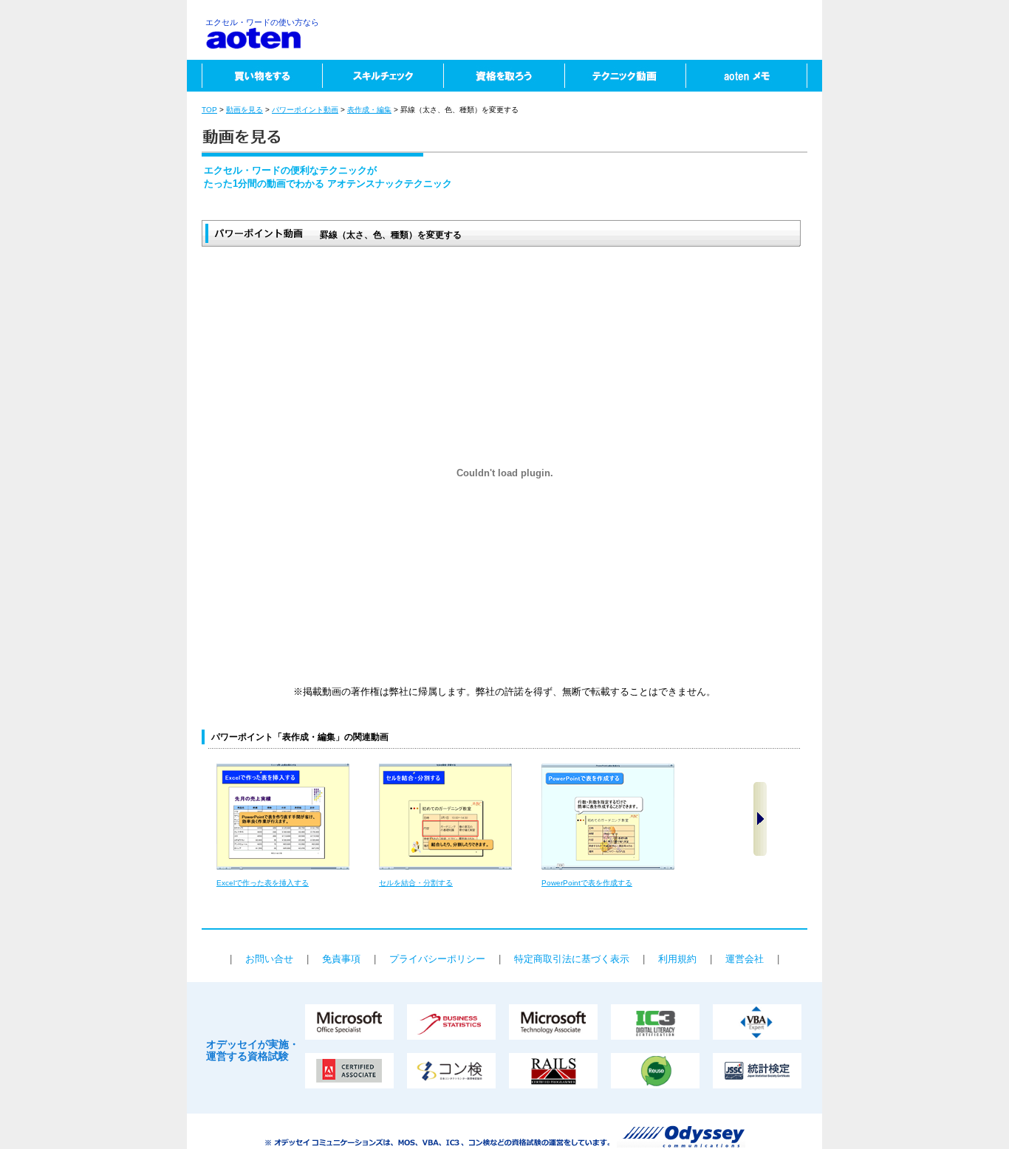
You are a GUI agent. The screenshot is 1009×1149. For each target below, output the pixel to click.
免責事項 (341, 958)
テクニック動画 (624, 76)
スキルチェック (382, 76)
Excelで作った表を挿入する (262, 883)
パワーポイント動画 (305, 110)
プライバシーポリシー (437, 958)
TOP (209, 110)
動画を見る (244, 110)
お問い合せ (269, 958)
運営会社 (744, 958)
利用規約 (677, 958)
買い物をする (254, 76)
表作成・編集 (369, 110)
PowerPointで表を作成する (586, 883)
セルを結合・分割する (416, 883)
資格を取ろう (503, 76)
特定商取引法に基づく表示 (571, 958)
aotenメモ (753, 76)
